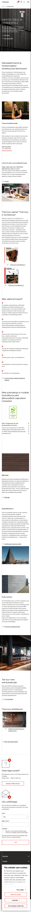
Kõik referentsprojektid (11, 741)
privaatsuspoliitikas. (16, 837)
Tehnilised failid (8, 38)
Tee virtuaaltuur (8, 699)
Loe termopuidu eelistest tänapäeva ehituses (14, 379)
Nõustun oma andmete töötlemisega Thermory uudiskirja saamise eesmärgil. (16, 831)
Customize (15, 900)
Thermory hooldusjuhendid (12, 626)
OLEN (4, 813)
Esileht (4, 6)
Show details (20, 890)
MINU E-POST (6, 821)
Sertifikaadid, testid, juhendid (12, 544)
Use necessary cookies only (16, 906)
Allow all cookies (16, 894)
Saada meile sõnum (13, 783)
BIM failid (7, 35)
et (24, 2)
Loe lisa (6, 181)
